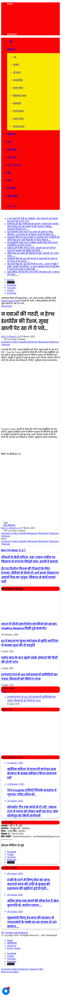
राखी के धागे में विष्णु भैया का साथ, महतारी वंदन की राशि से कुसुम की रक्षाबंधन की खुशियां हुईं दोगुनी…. (31, 249)
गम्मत (9, 180)
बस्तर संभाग (18, 88)
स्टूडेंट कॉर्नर (12, 196)
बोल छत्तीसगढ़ (9, 525)
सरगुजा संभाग (18, 126)
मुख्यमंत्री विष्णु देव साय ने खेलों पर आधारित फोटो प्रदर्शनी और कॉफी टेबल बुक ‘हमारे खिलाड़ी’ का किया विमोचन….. (33, 238)
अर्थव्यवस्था (12, 943)
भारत (9, 142)
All (14, 57)
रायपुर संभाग (18, 118)
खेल (9, 172)
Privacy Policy (14, 948)
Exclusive (14, 165)
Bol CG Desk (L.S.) (10, 336)
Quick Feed (13, 300)
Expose (12, 157)
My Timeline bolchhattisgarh (14, 932)
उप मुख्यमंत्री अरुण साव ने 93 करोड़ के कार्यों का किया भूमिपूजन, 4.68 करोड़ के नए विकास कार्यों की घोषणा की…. (31, 233)
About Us (11, 945)
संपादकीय (11, 188)
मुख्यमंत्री (17, 103)
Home (4, 300)
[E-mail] (2, 459)
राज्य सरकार (18, 111)
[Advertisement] (30, 396)
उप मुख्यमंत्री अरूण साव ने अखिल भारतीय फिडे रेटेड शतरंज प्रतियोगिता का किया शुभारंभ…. (32, 243)
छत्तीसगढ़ (11, 49)
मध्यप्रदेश (11, 134)
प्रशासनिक (18, 80)
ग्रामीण (16, 64)
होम (10, 41)
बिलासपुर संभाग (19, 95)
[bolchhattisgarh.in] (30, 29)
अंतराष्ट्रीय (12, 149)
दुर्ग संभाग (17, 72)
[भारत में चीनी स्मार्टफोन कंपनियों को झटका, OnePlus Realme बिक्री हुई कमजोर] (23, 617)
